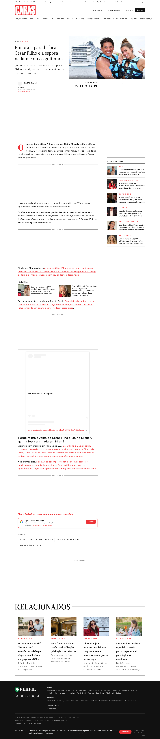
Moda (38, 19)
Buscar (98, 10)
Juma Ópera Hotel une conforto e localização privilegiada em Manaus (63, 647)
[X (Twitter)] (27, 696)
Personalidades (94, 19)
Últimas (70, 19)
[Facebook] (22, 696)
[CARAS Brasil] (25, 10)
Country (133, 19)
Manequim (62, 693)
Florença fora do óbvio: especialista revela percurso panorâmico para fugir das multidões (128, 651)
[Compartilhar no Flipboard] (91, 86)
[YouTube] (33, 696)
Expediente (51, 709)
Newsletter (115, 10)
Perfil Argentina (115, 701)
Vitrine (123, 19)
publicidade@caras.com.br (59, 720)
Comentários (25, 91)
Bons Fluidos (81, 690)
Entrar (129, 10)
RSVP (115, 19)
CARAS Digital (30, 83)
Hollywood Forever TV (128, 690)
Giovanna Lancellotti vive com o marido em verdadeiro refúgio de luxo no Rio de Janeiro (132, 172)
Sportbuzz (100, 693)
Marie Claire (84, 701)
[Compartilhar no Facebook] (82, 86)
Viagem (25, 41)
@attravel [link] (76, 216)
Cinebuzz (99, 690)
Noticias (94, 701)
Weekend (128, 701)
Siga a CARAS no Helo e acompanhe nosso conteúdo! (45, 514)
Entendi (125, 732)
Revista (107, 19)
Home (17, 41)
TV (53, 19)
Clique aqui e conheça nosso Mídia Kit (29, 723)
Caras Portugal (147, 19)
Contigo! (107, 690)
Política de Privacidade (25, 730)
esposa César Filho (68, 539)
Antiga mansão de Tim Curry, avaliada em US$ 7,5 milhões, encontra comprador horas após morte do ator (132, 199)
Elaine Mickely (44, 539)
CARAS (91, 690)
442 (134, 701)
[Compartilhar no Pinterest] (96, 86)
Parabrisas (103, 701)
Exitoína (74, 701)
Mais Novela (52, 693)
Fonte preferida (47, 525)
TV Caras (80, 19)
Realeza (60, 19)
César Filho (26, 539)
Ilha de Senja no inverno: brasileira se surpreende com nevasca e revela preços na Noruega (96, 651)
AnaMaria (51, 690)
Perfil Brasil (81, 693)
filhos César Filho (30, 545)
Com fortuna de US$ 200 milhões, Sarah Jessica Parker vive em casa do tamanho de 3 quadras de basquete (131, 241)
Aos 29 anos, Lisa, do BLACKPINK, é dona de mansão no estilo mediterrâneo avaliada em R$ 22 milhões (132, 185)
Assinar (140, 10)
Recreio (91, 693)
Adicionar (91, 521)
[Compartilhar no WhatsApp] (77, 86)
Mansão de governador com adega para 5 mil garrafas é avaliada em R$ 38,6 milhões (130, 213)
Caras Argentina (63, 701)
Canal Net (51, 701)
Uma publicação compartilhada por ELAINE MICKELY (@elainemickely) (59, 430)
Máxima (72, 693)
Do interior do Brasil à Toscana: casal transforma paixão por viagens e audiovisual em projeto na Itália (30, 651)
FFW (115, 690)
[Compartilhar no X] (86, 86)
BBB (31, 19)
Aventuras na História (65, 690)
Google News (37, 525)
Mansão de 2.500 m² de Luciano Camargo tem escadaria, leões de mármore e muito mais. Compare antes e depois (62, 2)
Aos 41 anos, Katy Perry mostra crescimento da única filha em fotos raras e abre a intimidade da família (131, 227)
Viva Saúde (116, 693)
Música (46, 19)
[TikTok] (38, 696)
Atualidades (21, 19)
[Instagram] (17, 696)
